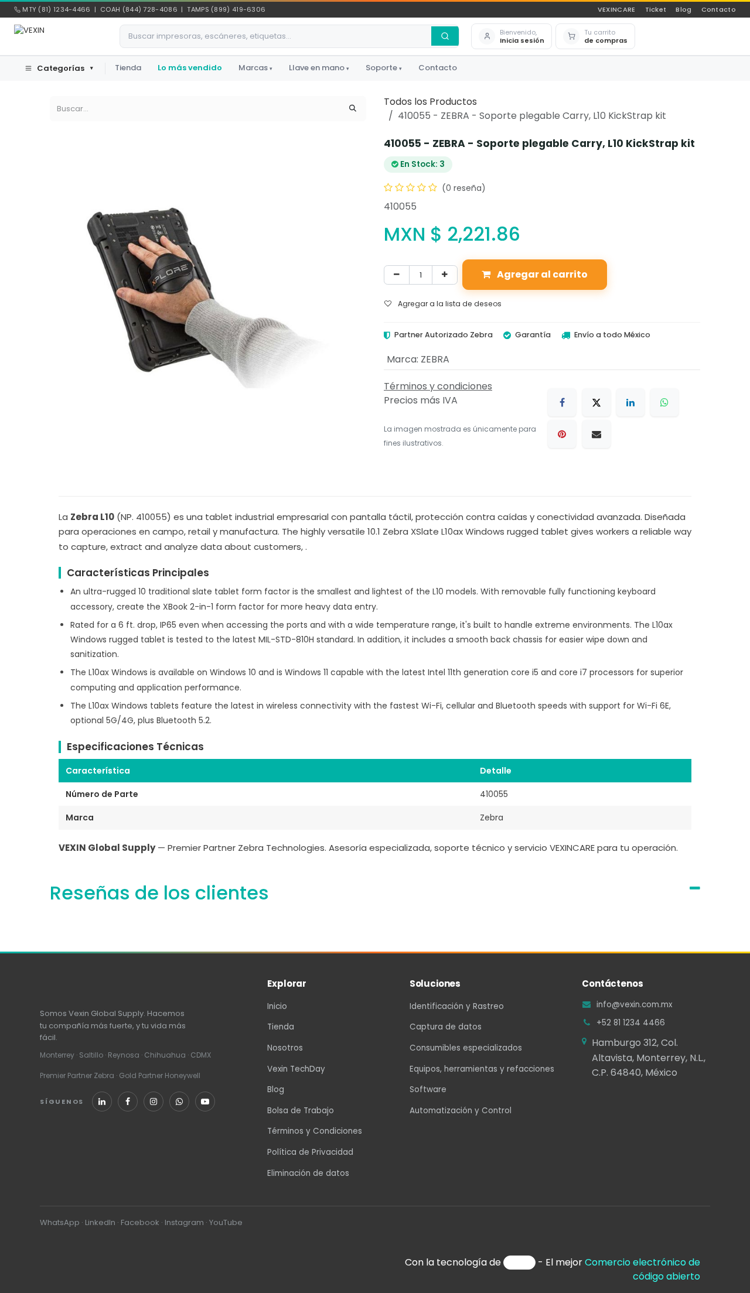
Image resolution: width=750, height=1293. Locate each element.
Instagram (184, 1222)
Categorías (65, 68)
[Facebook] (562, 402)
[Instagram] (153, 1101)
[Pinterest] (562, 434)
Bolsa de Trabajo (300, 1110)
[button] (511, 36)
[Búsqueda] (352, 109)
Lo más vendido (190, 67)
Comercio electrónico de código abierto (642, 1269)
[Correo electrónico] (596, 434)
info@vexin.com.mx (634, 1004)
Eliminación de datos (308, 1173)
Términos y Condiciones (314, 1131)
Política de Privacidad (310, 1152)
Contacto (718, 9)
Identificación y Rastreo (457, 1006)
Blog (683, 9)
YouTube (226, 1222)
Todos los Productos (430, 101)
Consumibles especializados (466, 1047)
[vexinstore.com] (646, 1104)
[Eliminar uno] (397, 274)
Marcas (255, 67)
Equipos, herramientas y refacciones (482, 1069)
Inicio (277, 1006)
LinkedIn (100, 1222)
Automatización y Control (461, 1110)
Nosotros (285, 1047)
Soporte (384, 67)
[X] (596, 402)
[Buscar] (445, 36)
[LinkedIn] (630, 402)
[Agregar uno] (445, 274)
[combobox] (275, 36)
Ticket (656, 9)
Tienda (128, 67)
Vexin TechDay (296, 1069)
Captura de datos (446, 1026)
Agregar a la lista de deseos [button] (449, 304)
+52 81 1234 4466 (630, 1022)
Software (428, 1089)
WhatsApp (60, 1222)
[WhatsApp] (664, 402)
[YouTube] (205, 1101)
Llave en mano (319, 67)
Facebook (140, 1222)
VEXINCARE (617, 9)
